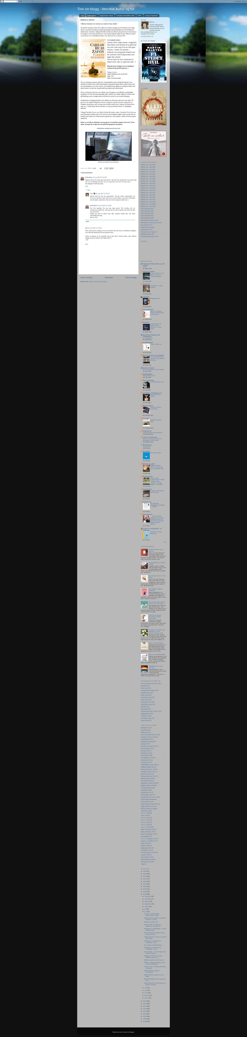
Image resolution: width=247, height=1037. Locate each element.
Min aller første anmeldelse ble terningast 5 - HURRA (157, 505)
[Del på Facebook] (111, 168)
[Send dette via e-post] (105, 168)
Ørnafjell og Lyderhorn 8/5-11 (150, 746)
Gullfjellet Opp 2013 (147, 692)
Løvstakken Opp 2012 (147, 718)
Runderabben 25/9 (146, 755)
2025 (144, 874)
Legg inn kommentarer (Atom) (97, 281)
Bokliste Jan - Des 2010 (148, 202)
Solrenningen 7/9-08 (147, 857)
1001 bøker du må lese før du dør (151, 222)
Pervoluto (146, 322)
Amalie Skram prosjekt (148, 227)
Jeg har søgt (146, 446)
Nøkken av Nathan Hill (151, 922)
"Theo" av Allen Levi (156, 344)
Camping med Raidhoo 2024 (149, 236)
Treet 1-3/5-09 (145, 815)
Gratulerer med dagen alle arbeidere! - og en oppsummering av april (157, 631)
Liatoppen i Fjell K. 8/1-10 (148, 771)
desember (148, 896)
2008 (144, 1021)
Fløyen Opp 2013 (146, 699)
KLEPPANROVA (148, 342)
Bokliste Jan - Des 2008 (148, 206)
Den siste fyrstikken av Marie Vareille (153, 369)
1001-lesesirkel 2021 (147, 215)
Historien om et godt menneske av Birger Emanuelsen (155, 616)
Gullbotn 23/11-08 (146, 845)
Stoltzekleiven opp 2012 (148, 704)
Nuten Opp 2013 (146, 688)
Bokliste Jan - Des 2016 (148, 188)
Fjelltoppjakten (91, 15)
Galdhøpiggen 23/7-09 (148, 794)
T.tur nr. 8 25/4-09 (146, 818)
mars (146, 993)
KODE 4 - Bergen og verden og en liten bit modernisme (154, 963)
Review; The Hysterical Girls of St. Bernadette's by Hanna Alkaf (152, 439)
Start (82, 15)
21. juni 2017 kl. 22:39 (100, 177)
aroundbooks (147, 489)
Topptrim (143, 864)
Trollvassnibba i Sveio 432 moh (150, 804)
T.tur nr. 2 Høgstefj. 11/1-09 (149, 838)
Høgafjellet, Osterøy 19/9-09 (149, 783)
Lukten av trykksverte (150, 437)
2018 (144, 891)
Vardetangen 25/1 (146, 836)
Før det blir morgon (155, 453)
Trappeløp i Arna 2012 (147, 702)
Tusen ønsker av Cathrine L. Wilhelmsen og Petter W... (153, 925)
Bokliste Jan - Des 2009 (148, 204)
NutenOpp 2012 (146, 709)
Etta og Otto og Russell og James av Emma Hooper (157, 602)
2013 (144, 1008)
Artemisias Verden (149, 271)
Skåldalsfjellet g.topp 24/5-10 (150, 764)
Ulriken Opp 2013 (146, 695)
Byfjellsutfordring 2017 (147, 234)
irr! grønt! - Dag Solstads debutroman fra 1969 (151, 914)
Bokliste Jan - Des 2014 (148, 192)
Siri (86, 228)
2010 (144, 1016)
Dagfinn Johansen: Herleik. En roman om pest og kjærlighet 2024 (156, 467)
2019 (144, 889)
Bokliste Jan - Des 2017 (148, 185)
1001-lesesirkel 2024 (147, 208)
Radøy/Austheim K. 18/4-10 (149, 769)
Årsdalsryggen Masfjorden (149, 799)
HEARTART (146, 284)
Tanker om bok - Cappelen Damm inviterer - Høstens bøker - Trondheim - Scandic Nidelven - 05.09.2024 (157, 481)
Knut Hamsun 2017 (147, 225)
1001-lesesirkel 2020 (147, 218)
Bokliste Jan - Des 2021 (148, 176)
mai (146, 988)
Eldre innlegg (131, 277)
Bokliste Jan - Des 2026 (148, 165)
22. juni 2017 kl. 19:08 (104, 205)
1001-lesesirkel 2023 (147, 211)
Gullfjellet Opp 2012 (147, 713)
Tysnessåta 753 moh (147, 801)
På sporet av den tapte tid (149, 232)
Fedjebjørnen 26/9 (146, 753)
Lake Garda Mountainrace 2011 (150, 734)
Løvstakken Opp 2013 (147, 697)
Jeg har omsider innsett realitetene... (153, 432)
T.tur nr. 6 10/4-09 (146, 822)
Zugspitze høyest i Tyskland (149, 737)
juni (146, 911)
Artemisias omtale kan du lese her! (108, 128)
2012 (144, 1011)
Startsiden (109, 277)
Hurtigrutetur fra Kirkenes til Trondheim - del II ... (152, 941)
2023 (144, 879)
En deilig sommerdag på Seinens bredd (157, 491)
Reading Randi (148, 476)
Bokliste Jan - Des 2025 (148, 167)
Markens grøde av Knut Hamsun (154, 960)
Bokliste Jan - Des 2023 (148, 171)
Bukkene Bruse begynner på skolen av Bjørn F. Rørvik (155, 918)
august (147, 906)
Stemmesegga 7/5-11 (147, 748)
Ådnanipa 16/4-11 (146, 751)
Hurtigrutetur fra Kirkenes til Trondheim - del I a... (152, 948)
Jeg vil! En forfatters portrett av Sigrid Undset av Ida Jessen (157, 312)
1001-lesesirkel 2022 (147, 213)
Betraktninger (147, 445)
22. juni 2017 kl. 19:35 (95, 228)
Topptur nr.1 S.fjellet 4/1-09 (149, 841)
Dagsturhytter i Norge (106, 15)
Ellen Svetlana (147, 514)
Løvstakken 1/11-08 (147, 850)
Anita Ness (88, 177)
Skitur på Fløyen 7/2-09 (148, 831)
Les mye (145, 418)
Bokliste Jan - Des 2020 (148, 178)
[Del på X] (109, 168)
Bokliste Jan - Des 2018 (148, 183)
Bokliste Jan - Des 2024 (148, 169)
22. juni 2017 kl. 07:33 (102, 193)
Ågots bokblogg (148, 380)
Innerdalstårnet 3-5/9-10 (148, 757)
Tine (89, 168)
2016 (144, 1001)
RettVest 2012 (145, 706)
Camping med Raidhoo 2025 (125, 15)
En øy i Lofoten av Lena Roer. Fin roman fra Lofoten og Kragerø (157, 274)
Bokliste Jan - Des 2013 (148, 195)
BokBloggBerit (148, 374)
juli (146, 909)
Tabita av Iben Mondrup (156, 643)
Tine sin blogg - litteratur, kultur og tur (105, 9)
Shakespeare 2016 (146, 229)
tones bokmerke (148, 309)
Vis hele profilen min (147, 36)
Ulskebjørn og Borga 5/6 (148, 741)
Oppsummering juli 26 (149, 375)
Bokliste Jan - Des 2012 (148, 197)
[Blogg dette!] (107, 168)
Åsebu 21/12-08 (146, 843)
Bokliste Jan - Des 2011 (148, 199)
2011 (144, 1014)
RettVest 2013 (145, 686)
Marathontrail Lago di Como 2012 (151, 711)
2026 (144, 871)
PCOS (144, 267)
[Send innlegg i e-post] (100, 168)
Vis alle (164, 542)
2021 (144, 884)
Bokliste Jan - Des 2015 (148, 190)
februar (147, 995)
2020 (144, 886)
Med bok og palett (149, 464)
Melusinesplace (148, 405)
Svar (86, 186)
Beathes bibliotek (148, 368)
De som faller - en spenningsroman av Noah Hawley (155, 952)
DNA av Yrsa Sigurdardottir (157, 654)
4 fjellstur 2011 (145, 744)
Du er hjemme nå (147, 338)
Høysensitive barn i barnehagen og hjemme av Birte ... (155, 983)
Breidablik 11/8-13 (146, 727)
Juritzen (114, 72)
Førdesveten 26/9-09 (147, 781)
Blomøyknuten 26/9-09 (148, 778)
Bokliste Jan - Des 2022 (148, 174)
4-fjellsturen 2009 (146, 811)
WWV (139, 15)
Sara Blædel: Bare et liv (157, 382)
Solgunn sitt (147, 502)
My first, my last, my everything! (153, 355)
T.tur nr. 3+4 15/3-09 (147, 827)
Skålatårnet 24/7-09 (147, 792)
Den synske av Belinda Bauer (153, 945)
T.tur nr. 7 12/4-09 (146, 820)
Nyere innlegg (86, 277)
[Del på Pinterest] (113, 168)
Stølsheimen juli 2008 (147, 861)
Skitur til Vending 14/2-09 (148, 829)
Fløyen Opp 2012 (146, 720)
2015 (144, 1003)
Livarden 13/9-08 (146, 855)
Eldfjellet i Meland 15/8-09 (149, 785)
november (148, 899)
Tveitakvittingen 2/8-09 (148, 788)
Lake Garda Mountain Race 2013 (151, 683)
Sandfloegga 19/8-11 (147, 739)
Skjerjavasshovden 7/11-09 (149, 776)
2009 (144, 1019)
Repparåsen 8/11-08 (147, 848)
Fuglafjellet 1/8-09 (146, 790)
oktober (147, 901)
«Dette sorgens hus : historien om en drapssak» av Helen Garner (156, 326)
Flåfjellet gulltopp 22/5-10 (148, 767)
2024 (144, 876)
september (148, 904)
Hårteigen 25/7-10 (146, 762)
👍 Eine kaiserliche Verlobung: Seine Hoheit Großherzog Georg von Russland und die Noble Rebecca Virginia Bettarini (157, 520)
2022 (144, 881)
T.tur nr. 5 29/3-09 (146, 825)
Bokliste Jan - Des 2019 (148, 181)
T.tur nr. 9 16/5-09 (146, 813)
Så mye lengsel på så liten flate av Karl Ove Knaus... (154, 933)
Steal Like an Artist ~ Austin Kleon (156, 408)
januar (147, 998)
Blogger (131, 1032)
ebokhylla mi (147, 431)
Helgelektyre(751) (155, 298)
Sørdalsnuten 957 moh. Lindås (150, 797)
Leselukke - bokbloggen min (152, 393)
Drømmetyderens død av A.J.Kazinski (151, 971)
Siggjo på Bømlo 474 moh (149, 806)
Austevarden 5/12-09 (147, 774)
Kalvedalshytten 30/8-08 (148, 859)
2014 (144, 1006)
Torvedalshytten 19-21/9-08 (149, 852)
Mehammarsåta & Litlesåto (149, 808)
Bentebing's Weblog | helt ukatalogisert (151, 335)
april (146, 990)
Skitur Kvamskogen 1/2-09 (149, 834)
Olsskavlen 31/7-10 (147, 760)
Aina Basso (146, 451)
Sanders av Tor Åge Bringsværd (155, 532)
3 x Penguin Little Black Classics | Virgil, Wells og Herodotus (157, 358)
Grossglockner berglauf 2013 (150, 690)
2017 (144, 894)
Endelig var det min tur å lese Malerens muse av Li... (153, 956)
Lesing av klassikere (151, 15)
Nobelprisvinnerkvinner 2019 (149, 220)
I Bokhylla (146, 297)
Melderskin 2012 (146, 732)
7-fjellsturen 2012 (146, 716)
